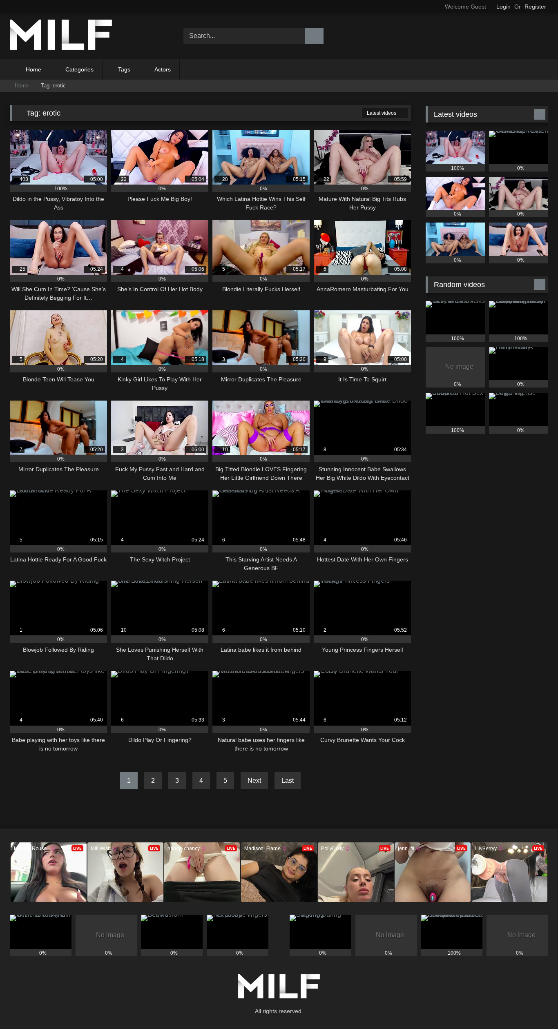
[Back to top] (533, 1005)
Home (33, 69)
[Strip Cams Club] (61, 36)
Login (503, 6)
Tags (124, 69)
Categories (79, 69)
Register (535, 6)
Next (254, 780)
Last (287, 780)
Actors (162, 69)
